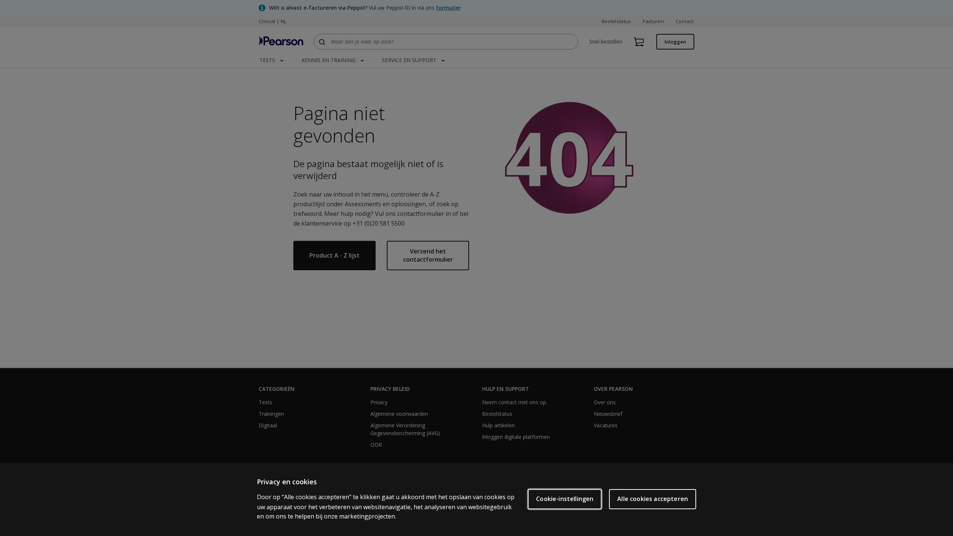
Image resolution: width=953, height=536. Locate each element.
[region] (476, 499)
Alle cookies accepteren (652, 499)
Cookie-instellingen (564, 499)
